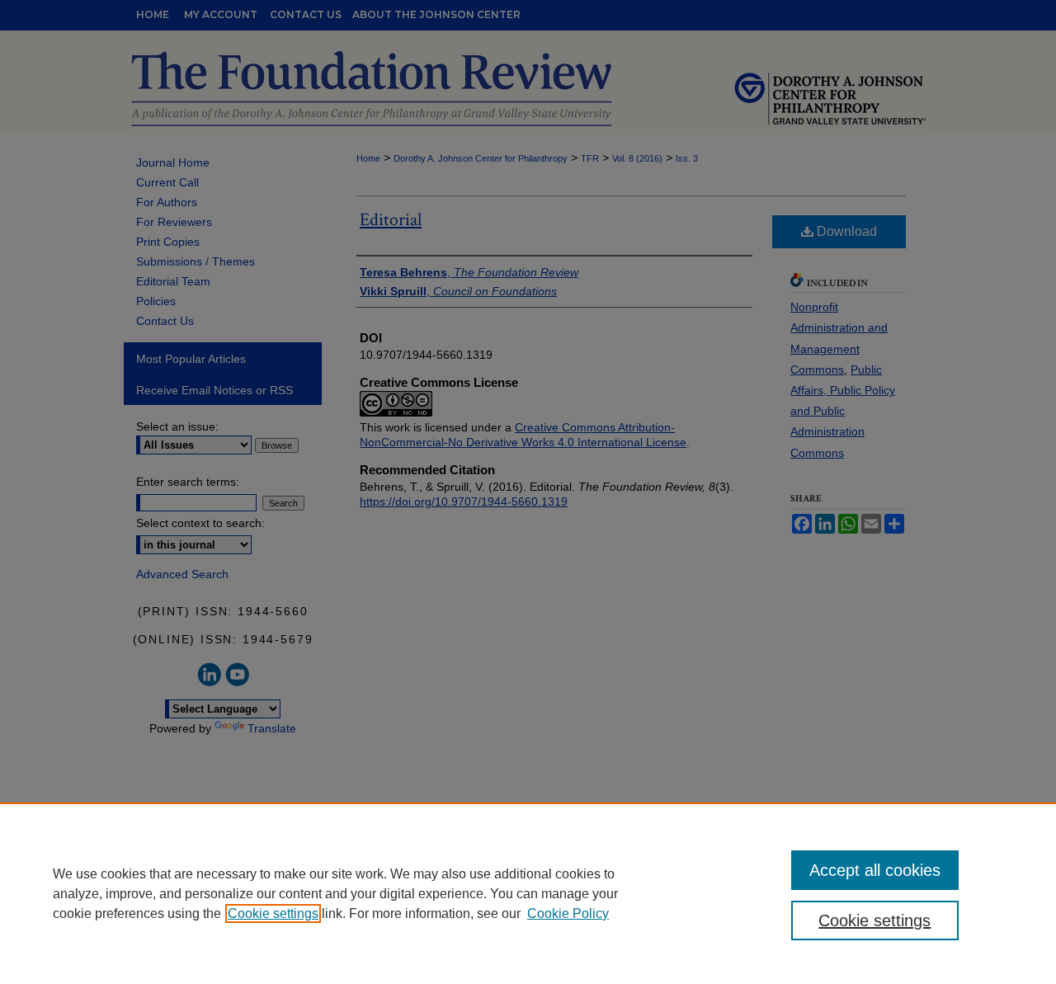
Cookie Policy (568, 913)
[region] (528, 893)
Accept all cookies (874, 870)
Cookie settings (273, 913)
